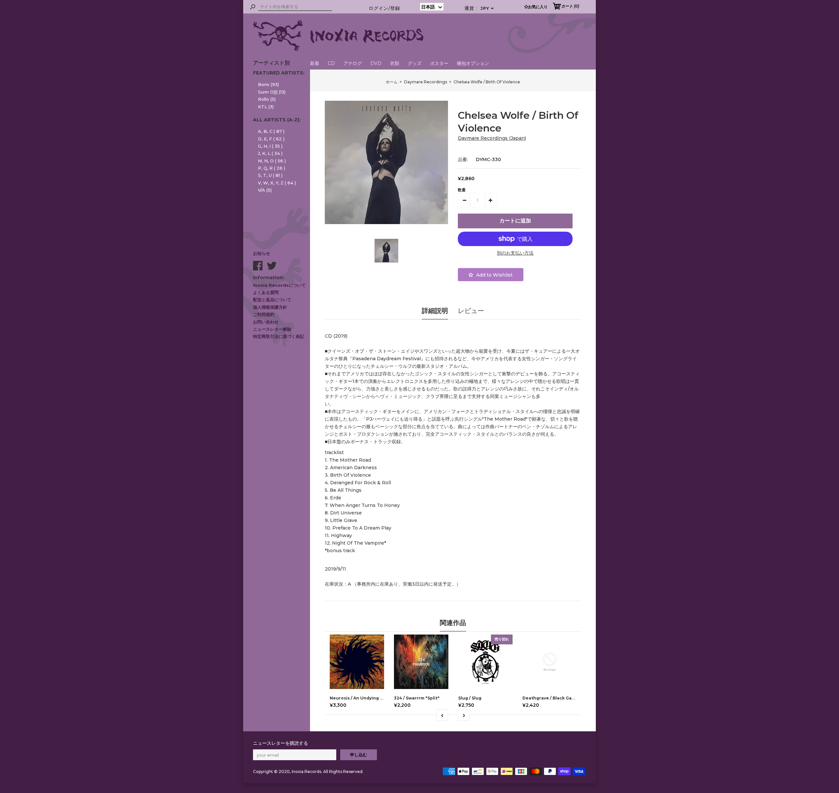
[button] (431, 6)
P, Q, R (271, 168)
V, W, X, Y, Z (277, 182)
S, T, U (270, 175)
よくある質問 (266, 292)
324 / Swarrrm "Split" (416, 698)
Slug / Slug (469, 698)
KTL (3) (266, 106)
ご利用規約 (263, 314)
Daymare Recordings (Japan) (492, 138)
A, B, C (271, 131)
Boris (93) (268, 84)
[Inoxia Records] (338, 49)
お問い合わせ (266, 321)
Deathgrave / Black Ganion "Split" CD (563, 698)
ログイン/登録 (384, 8)
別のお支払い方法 (515, 253)
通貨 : (479, 8)
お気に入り (538, 6)
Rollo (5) (267, 99)
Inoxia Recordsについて (279, 285)
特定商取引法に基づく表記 (278, 336)
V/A (265, 190)
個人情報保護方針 (270, 307)
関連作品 (453, 623)
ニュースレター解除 (272, 329)
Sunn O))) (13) (271, 91)
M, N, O (272, 160)
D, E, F (271, 138)
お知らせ (261, 253)
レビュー (471, 311)
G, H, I (270, 146)
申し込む (358, 754)
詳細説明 (435, 311)
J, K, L (270, 153)
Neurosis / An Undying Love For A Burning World (383, 698)
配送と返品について (272, 299)
